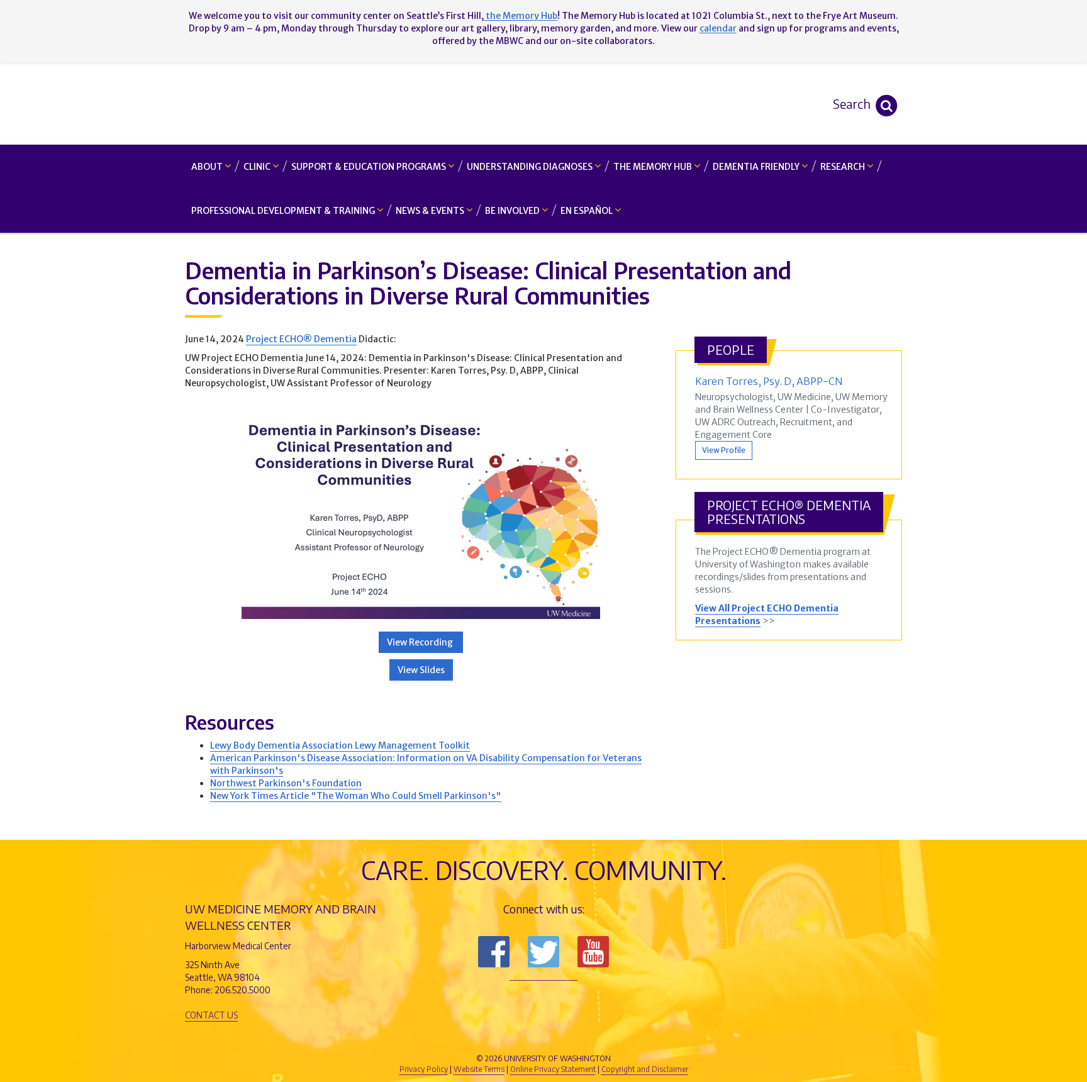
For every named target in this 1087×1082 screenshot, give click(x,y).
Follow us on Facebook (494, 952)
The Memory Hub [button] (653, 166)
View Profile (723, 450)
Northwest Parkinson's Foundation (286, 783)
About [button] (208, 166)
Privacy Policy (423, 1069)
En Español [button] (587, 210)
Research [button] (843, 166)
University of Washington (597, 1037)
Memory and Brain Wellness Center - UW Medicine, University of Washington (544, 103)
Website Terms (479, 1069)
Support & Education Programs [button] (369, 166)
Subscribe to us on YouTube (593, 952)
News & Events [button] (431, 210)
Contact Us (211, 1015)
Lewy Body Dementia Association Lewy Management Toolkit (340, 745)
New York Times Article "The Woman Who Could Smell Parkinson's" (355, 795)
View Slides (421, 670)
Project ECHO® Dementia (301, 339)
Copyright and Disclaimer (644, 1069)
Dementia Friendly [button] (757, 166)
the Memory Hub (520, 15)
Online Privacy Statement (553, 1069)
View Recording (421, 642)
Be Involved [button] (513, 210)
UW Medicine (440, 1037)
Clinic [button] (257, 166)
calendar (718, 28)
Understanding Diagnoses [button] (530, 166)
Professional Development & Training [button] (284, 210)
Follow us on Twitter (543, 952)
